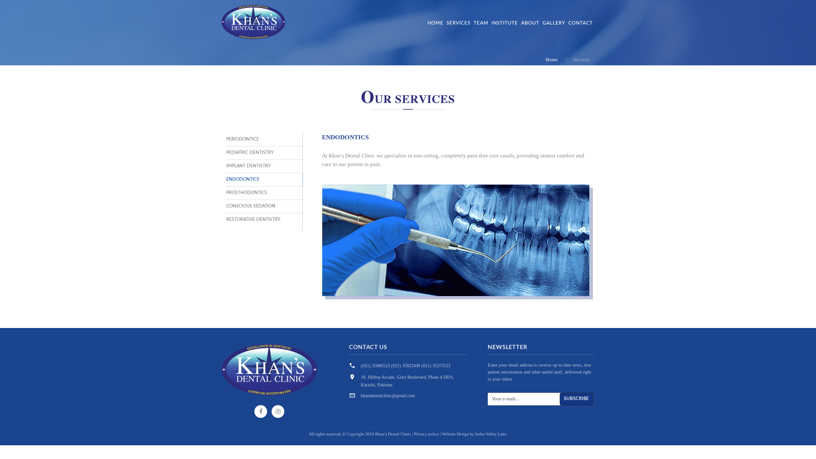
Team (481, 23)
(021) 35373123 (435, 365)
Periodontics (242, 139)
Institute (505, 23)
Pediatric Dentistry (250, 152)
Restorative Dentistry (253, 219)
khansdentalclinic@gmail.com (388, 395)
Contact (580, 23)
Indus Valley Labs (490, 434)
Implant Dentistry (248, 166)
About (530, 23)
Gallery (554, 23)
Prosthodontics (246, 193)
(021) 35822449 (405, 365)
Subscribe (576, 399)
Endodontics (242, 179)
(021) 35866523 (375, 365)
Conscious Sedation (250, 206)
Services (458, 23)
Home (435, 23)
